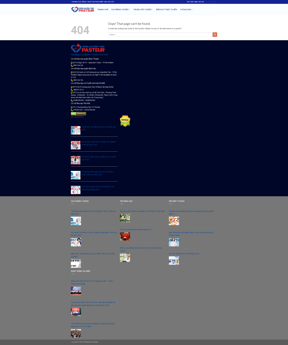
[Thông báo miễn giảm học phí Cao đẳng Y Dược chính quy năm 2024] (75, 175)
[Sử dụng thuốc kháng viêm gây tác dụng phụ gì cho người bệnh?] (174, 221)
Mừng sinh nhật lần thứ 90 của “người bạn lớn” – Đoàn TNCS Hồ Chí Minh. (92, 282)
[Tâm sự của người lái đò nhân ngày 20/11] (125, 236)
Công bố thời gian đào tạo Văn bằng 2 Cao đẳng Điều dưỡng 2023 (98, 188)
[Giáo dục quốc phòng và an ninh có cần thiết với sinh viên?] (125, 218)
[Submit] (215, 34)
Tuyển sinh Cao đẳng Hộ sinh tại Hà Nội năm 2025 (99, 128)
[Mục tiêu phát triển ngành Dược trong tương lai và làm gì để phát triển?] (174, 242)
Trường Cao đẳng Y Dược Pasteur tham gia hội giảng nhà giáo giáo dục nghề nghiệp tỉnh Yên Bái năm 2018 (93, 303)
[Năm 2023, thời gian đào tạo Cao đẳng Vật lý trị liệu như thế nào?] (76, 263)
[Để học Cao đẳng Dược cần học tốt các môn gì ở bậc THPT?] (125, 257)
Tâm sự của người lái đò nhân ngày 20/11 (136, 229)
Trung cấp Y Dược (142, 9)
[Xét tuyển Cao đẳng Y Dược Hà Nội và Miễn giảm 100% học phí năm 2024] (76, 242)
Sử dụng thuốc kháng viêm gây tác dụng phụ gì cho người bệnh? (191, 212)
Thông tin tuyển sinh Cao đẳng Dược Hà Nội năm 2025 (99, 158)
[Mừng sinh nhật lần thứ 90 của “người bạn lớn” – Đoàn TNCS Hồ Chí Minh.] (76, 291)
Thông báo (186, 9)
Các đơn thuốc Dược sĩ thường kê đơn (184, 254)
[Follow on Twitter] (213, 2)
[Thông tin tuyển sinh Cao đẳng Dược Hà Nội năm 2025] (75, 160)
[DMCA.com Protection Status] (78, 113)
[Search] (206, 1)
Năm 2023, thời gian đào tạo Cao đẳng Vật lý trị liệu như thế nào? (93, 255)
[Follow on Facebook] (209, 2)
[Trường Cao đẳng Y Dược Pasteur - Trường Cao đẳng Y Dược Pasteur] (82, 9)
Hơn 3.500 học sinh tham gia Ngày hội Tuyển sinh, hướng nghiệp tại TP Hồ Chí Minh (93, 325)
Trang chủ (102, 9)
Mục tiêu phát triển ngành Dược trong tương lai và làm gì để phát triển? (191, 233)
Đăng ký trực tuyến (166, 9)
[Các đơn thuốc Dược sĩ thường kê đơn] (174, 260)
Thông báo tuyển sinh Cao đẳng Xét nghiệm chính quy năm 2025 (99, 143)
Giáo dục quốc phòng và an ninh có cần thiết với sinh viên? (142, 211)
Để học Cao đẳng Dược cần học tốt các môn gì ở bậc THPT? (141, 249)
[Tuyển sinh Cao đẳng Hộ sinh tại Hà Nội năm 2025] (75, 130)
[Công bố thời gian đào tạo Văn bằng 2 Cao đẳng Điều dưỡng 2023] (75, 190)
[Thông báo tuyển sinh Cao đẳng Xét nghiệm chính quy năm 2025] (75, 145)
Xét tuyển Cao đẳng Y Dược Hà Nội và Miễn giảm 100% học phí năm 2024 (94, 233)
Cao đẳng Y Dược (120, 9)
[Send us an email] (215, 2)
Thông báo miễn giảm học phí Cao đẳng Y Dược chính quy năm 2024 (98, 173)
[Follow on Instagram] (211, 2)
